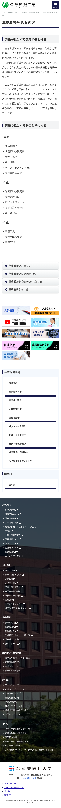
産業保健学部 (21, 13)
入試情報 (6, 565)
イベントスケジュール (14, 689)
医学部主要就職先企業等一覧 (17, 729)
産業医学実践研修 (13, 662)
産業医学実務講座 (13, 671)
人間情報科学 (15, 409)
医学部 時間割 (11, 737)
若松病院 (6, 617)
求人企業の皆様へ (13, 745)
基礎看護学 (34, 13)
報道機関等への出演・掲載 (16, 710)
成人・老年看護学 (17, 426)
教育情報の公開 (12, 698)
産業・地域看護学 (17, 444)
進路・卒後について (14, 706)
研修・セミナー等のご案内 (16, 741)
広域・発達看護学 (17, 435)
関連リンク (9, 795)
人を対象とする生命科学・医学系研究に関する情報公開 (29, 750)
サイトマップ (10, 784)
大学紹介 (6, 680)
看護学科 (13, 383)
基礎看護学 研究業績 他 (22, 273)
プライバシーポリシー (14, 788)
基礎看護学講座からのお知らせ (25, 281)
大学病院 (6, 505)
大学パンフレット (13, 714)
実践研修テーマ (12, 666)
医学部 (12, 485)
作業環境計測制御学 (18, 452)
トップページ (7, 13)
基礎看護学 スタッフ (20, 265)
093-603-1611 (29, 778)
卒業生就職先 (15, 400)
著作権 (7, 791)
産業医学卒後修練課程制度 (16, 733)
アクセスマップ (12, 685)
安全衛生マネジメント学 (20, 461)
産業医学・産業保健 (11, 653)
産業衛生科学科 (16, 392)
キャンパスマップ (13, 693)
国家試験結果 (11, 702)
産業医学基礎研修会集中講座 (17, 658)
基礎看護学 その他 (18, 289)
